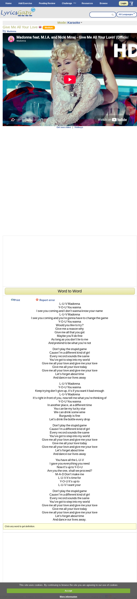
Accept (68, 591)
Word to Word (70, 291)
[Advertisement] (70, 182)
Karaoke (73, 22)
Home (9, 3)
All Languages (126, 14)
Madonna (11, 31)
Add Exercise (25, 3)
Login (123, 3)
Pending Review (47, 3)
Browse (104, 3)
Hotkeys (79, 127)
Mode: (62, 22)
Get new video (64, 127)
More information (68, 596)
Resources (87, 3)
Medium (49, 27)
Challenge (67, 3)
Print (17, 300)
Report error (47, 300)
